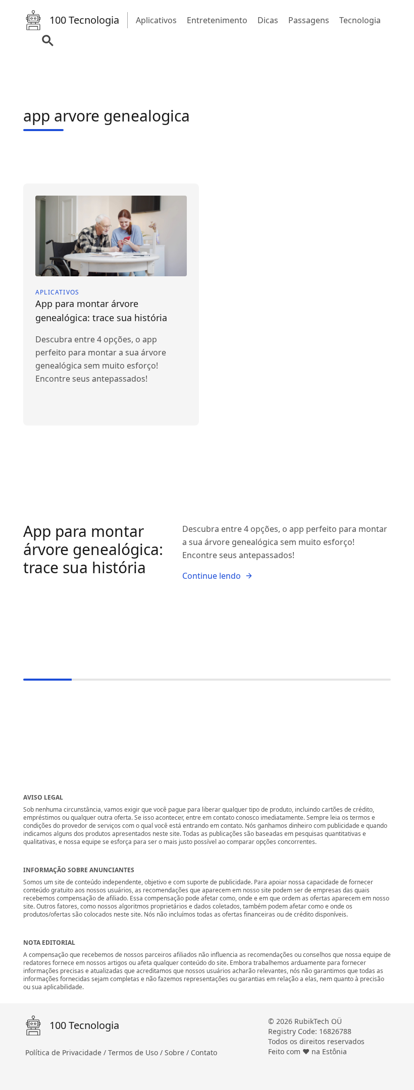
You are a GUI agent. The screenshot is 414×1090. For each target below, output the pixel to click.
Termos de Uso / (136, 1052)
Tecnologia (360, 20)
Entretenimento (217, 20)
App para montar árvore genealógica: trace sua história (93, 549)
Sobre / (178, 1052)
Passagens (308, 20)
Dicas (267, 20)
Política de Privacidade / (66, 1052)
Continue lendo (211, 575)
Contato (204, 1052)
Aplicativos (156, 20)
